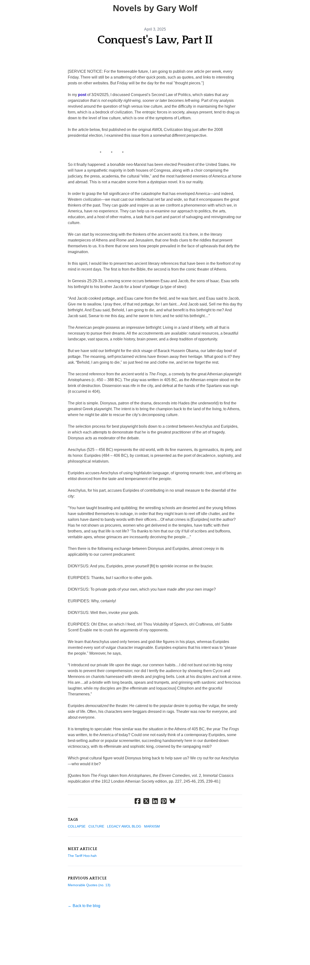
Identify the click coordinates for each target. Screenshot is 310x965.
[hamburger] (10, 8)
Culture (96, 826)
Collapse (76, 826)
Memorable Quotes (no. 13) (89, 885)
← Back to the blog (84, 906)
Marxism (152, 826)
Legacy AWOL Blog (124, 826)
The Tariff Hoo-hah (82, 856)
